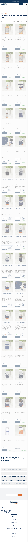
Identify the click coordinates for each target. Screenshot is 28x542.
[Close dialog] (26, 260)
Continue (7, 274)
